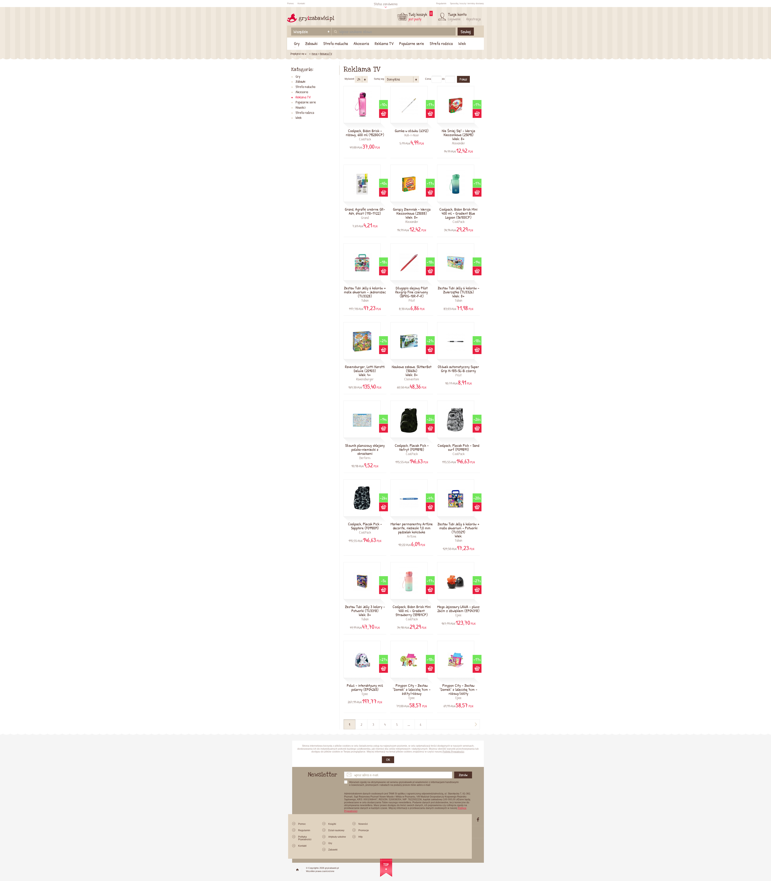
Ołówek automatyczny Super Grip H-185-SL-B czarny (458, 369)
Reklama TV (384, 43)
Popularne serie (411, 43)
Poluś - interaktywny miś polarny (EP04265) (365, 687)
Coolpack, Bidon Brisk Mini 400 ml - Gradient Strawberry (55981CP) (412, 611)
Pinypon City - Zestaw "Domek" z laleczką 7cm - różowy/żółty (458, 689)
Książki (332, 824)
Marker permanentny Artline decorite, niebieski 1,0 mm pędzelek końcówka (412, 528)
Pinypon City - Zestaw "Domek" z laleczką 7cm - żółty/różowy (411, 689)
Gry (297, 43)
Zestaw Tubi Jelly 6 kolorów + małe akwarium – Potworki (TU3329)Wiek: (458, 530)
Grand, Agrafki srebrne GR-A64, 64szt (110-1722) (365, 211)
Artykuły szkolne (337, 836)
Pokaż (463, 79)
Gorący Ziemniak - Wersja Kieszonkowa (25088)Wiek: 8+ (411, 213)
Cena (428, 79)
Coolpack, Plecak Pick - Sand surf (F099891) (458, 447)
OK (388, 759)
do (443, 79)
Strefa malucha (335, 43)
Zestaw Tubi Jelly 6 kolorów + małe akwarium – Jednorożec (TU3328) (365, 298)
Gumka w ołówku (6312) (411, 131)
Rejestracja (473, 18)
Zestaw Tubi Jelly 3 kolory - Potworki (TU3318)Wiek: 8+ (365, 611)
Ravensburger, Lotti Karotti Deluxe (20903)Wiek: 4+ (365, 371)
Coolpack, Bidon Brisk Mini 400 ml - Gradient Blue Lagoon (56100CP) (458, 213)
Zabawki (311, 43)
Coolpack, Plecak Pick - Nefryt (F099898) (412, 447)
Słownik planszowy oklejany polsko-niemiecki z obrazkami (365, 449)
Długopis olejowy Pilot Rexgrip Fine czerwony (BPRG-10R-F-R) (411, 292)
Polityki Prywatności (453, 751)
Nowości (301, 107)
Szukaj (466, 32)
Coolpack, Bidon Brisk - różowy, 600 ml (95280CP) (365, 133)
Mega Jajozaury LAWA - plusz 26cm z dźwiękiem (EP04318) (458, 609)
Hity (360, 836)
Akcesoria (361, 43)
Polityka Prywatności (304, 838)
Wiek (462, 43)
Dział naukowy (336, 830)
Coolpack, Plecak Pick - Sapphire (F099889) (365, 526)
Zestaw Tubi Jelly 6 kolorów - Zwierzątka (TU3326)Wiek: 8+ (458, 292)
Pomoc (290, 3)
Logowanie (454, 18)
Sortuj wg (379, 79)
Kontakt (301, 3)
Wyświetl (349, 79)
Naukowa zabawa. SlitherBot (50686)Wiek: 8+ (411, 371)
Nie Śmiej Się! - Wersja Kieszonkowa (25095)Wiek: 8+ (458, 135)
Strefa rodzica (441, 43)
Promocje (363, 830)
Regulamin (441, 3)
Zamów (463, 774)
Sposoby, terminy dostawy (467, 3)
